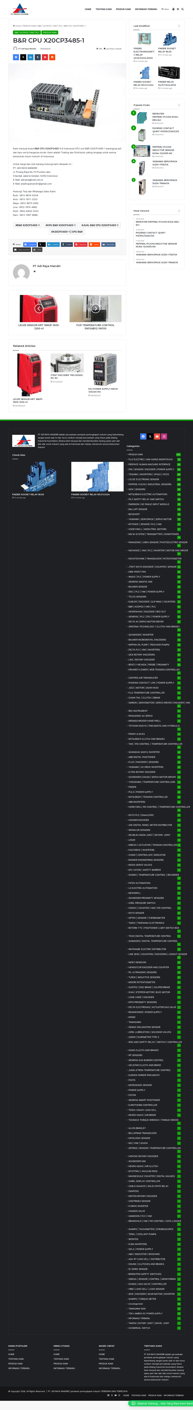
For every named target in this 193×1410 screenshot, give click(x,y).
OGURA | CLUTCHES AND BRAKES (146, 1264)
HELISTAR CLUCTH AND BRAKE (144, 1065)
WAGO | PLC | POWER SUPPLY (144, 576)
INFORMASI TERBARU (146, 9)
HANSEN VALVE (136, 1211)
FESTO (131, 1080)
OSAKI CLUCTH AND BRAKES (143, 1050)
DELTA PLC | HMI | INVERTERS (144, 649)
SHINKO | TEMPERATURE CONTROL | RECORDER (153, 875)
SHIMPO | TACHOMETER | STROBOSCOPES (150, 1229)
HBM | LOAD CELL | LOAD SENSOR (146, 1289)
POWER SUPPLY (136, 1090)
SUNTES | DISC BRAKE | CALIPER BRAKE (149, 987)
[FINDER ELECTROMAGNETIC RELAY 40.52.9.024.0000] (144, 39)
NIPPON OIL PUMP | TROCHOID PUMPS (148, 644)
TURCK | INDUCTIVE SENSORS (144, 977)
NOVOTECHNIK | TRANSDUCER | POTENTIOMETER (154, 558)
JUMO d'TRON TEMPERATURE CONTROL (149, 1070)
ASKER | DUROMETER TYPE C (143, 1037)
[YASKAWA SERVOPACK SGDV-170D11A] (142, 168)
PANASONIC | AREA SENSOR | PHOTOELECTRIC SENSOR (157, 542)
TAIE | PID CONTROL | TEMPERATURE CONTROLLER (155, 744)
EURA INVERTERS (137, 1244)
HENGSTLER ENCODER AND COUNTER (148, 967)
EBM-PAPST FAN (137, 571)
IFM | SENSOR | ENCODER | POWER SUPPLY (151, 469)
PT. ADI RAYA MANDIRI (58, 1391)
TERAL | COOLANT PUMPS (142, 1234)
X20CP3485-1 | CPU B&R (68, 231)
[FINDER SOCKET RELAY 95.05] (169, 39)
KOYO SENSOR (136, 913)
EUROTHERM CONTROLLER (142, 1105)
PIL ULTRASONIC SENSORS (142, 972)
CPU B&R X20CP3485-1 (61, 225)
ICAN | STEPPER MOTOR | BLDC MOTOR (149, 992)
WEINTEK (133, 1239)
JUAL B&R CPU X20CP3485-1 (100, 225)
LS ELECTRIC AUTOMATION (142, 888)
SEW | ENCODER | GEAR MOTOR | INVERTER (151, 1294)
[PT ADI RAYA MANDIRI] (19, 9)
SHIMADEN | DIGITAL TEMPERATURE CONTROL (153, 941)
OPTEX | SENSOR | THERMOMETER (146, 918)
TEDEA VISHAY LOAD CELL (142, 1110)
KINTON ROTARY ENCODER (142, 1196)
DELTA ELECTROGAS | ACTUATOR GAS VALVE (152, 1007)
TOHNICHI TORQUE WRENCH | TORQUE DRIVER (153, 1120)
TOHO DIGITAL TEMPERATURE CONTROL (149, 936)
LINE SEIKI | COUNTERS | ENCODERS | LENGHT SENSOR (157, 954)
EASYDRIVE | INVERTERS (141, 850)
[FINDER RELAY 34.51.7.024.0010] (169, 73)
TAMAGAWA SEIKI (137, 1308)
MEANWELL (134, 893)
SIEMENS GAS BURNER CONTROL (146, 1060)
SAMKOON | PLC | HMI (140, 1216)
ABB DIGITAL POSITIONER (141, 757)
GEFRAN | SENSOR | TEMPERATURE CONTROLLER (154, 1148)
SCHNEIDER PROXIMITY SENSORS (146, 898)
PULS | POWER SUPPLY (140, 792)
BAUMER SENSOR (137, 586)
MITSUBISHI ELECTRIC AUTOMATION (147, 494)
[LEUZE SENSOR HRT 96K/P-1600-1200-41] (29, 375)
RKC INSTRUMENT (138, 711)
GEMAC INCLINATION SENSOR (144, 1027)
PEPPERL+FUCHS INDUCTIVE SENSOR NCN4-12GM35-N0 (163, 150)
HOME (88, 9)
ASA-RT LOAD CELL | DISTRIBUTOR (146, 1259)
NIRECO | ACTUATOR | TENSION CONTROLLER (152, 845)
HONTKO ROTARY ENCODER (143, 1156)
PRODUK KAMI (123, 9)
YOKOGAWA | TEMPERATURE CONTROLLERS (151, 782)
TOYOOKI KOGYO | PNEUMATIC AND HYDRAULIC (154, 725)
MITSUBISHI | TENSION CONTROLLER (148, 797)
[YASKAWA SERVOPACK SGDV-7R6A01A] (142, 187)
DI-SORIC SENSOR (137, 1269)
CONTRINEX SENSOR (139, 1201)
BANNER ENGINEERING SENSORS (146, 860)
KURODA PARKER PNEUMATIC (144, 1075)
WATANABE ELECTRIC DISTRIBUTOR (147, 949)
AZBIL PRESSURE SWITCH (141, 903)
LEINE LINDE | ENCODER (141, 997)
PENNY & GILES (136, 734)
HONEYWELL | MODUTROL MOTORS (147, 529)
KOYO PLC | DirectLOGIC (141, 815)
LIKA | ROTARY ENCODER (141, 659)
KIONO (131, 1017)
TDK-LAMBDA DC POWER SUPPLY (145, 1313)
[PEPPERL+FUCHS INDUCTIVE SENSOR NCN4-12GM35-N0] (142, 151)
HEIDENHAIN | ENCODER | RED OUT (147, 611)
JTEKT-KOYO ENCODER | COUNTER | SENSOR (152, 566)
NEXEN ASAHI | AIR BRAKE (142, 1115)
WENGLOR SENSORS (139, 830)
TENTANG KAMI (104, 9)
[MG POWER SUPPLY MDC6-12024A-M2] (105, 370)
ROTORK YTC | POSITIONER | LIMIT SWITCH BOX (153, 928)
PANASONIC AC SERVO (140, 716)
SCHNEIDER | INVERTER (140, 634)
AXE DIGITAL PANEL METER (150, 825)
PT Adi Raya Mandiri (27, 49)
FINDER (132, 787)
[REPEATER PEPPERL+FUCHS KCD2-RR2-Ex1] (142, 118)
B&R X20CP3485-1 (28, 225)
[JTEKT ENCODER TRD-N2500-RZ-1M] (67, 363)
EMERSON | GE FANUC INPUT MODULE (148, 504)
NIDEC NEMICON (137, 962)
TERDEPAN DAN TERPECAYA (114, 1391)
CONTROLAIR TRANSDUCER (143, 677)
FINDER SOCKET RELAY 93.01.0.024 (90, 494)
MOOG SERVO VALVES (140, 865)
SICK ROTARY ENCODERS (141, 654)
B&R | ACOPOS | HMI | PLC (50, 26)
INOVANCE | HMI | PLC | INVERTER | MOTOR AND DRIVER (158, 550)
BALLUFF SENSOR (137, 509)
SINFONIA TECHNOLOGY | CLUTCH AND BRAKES (154, 626)
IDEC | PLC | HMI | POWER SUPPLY (146, 591)
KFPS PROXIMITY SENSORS (142, 1002)
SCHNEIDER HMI (137, 1161)
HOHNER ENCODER (138, 820)
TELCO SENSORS (137, 596)
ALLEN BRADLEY (137, 1128)
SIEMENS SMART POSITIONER (144, 1100)
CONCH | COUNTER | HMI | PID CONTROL (150, 908)
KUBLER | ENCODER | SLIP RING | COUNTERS (151, 601)
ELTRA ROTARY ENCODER (141, 772)
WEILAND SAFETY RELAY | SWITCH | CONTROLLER (155, 1042)
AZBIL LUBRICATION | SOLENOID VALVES (149, 1032)
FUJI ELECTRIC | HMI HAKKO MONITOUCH (150, 459)
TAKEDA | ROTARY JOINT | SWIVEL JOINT (148, 1323)
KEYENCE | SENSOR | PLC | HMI (144, 524)
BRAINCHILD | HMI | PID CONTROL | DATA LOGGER (154, 1221)
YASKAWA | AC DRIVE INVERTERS (145, 767)
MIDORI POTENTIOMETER (141, 982)
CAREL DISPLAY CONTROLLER (144, 1181)
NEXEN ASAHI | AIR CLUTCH (143, 1166)
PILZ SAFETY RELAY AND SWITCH (146, 499)
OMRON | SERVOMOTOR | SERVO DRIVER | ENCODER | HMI (159, 702)
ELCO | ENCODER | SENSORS (143, 762)
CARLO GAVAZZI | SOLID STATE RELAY (148, 1186)
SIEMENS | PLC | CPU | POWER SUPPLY (148, 616)
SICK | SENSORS (136, 489)
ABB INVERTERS (136, 802)
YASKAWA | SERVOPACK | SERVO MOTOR (149, 519)
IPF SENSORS (135, 1055)
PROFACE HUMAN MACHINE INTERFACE (149, 464)
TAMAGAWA (134, 1022)
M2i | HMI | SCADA (138, 1143)
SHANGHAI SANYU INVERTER (144, 752)
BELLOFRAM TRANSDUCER (142, 1133)
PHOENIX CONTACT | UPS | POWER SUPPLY (151, 682)
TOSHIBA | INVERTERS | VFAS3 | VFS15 (148, 474)
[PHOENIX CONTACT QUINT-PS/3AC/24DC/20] (142, 135)
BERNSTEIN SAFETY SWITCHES (144, 1274)
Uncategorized (135, 1304)
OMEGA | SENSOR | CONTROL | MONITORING (152, 1279)
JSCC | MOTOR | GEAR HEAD (143, 687)
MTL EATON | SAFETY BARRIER (144, 870)
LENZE (131, 840)
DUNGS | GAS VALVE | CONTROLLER (147, 1284)
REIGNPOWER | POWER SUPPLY (145, 1012)
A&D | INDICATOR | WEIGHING (144, 1254)
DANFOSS (133, 1191)
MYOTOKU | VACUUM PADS (142, 1171)
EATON (132, 1095)
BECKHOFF (134, 514)
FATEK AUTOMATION (139, 883)
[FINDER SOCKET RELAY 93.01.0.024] (144, 73)
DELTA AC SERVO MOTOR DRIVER (145, 621)
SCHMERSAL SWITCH (139, 1328)
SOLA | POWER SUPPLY (140, 1249)
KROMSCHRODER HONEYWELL (144, 720)
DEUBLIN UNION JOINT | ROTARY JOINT (149, 835)
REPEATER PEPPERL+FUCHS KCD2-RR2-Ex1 (165, 116)
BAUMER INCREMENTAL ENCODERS (147, 639)
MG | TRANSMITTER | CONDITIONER (153, 534)
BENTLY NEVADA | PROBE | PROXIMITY (148, 664)
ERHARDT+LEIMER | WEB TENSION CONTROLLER (154, 669)
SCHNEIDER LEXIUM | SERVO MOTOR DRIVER (152, 777)
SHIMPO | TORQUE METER (142, 1299)
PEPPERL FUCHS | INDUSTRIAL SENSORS (149, 484)
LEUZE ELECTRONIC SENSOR (143, 479)
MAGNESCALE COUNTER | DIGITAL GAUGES (151, 1176)
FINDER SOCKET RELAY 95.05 (28, 494)
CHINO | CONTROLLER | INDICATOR (146, 855)
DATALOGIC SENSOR (139, 1138)
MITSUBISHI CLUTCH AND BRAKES (146, 739)
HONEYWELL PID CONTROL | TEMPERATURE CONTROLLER (159, 807)
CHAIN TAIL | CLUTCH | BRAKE (144, 697)
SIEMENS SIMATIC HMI (140, 581)
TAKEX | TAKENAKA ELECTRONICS (146, 923)
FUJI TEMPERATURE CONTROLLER (146, 692)
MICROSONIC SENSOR (140, 1085)
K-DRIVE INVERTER (138, 1206)
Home (18, 26)
